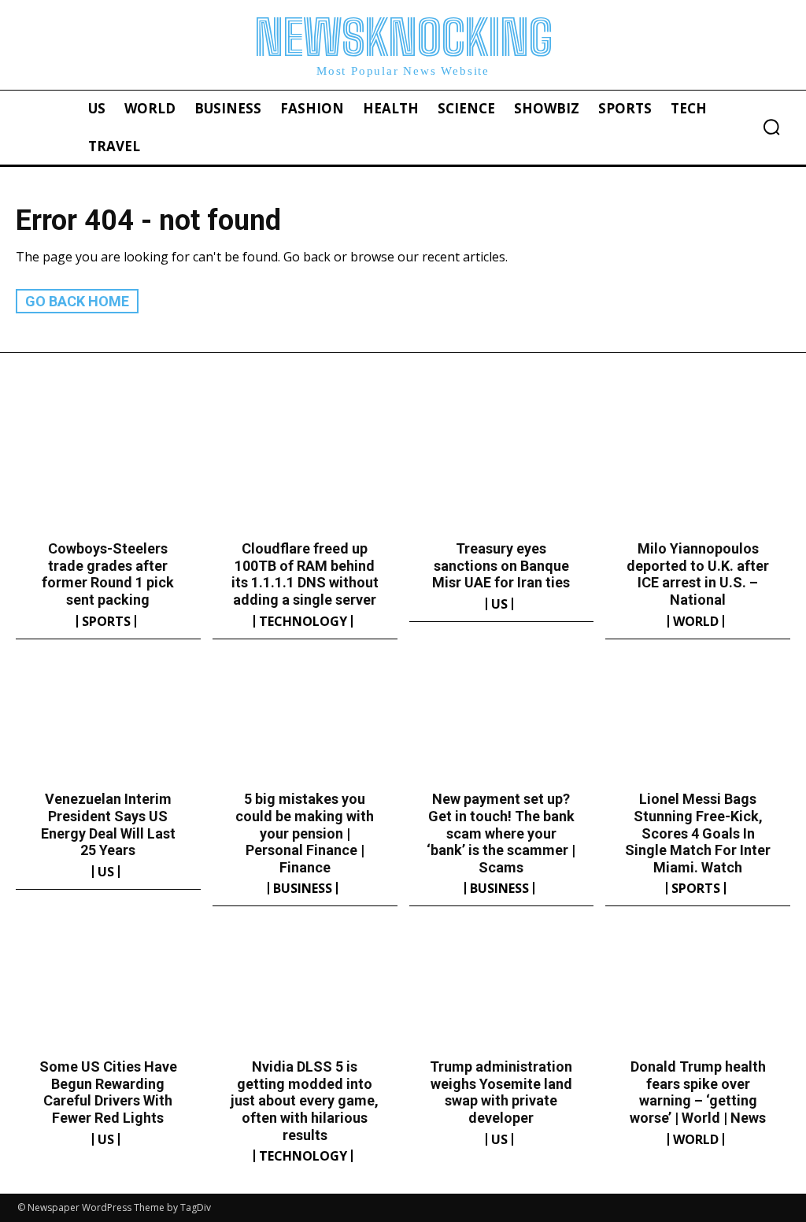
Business (302, 888)
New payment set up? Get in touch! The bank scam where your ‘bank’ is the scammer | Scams (501, 833)
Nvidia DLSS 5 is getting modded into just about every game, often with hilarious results (305, 1100)
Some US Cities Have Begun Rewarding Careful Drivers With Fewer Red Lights (108, 1092)
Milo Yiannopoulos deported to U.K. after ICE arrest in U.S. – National (698, 574)
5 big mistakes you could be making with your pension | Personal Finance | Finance (304, 833)
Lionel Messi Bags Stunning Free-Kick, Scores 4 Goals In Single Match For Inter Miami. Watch (698, 833)
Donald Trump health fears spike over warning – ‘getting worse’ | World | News (698, 1092)
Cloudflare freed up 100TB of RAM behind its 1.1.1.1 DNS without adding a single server (305, 574)
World (696, 621)
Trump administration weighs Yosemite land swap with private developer (501, 1092)
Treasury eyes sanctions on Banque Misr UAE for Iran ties (501, 565)
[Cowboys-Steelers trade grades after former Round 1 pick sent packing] (108, 474)
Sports (106, 621)
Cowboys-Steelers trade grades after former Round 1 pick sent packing (108, 574)
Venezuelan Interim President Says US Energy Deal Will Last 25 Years (108, 824)
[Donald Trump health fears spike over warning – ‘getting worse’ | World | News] (697, 992)
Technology (303, 621)
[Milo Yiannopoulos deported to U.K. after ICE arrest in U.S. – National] (697, 474)
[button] (771, 127)
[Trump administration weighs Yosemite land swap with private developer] (501, 992)
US (499, 604)
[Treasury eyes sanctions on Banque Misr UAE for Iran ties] (501, 474)
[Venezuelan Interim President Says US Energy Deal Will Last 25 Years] (108, 725)
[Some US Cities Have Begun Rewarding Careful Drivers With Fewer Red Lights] (108, 992)
